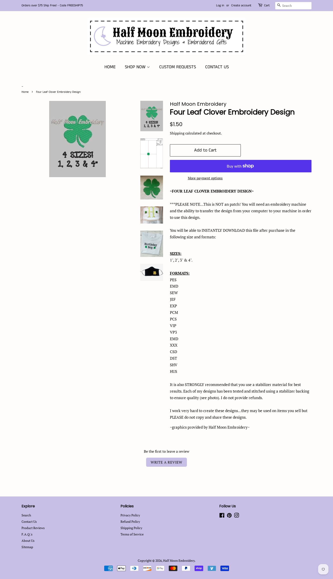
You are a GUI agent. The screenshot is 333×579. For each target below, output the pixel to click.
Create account (241, 5)
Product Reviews (33, 528)
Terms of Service (132, 534)
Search (26, 515)
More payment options (205, 178)
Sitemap (27, 547)
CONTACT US (217, 67)
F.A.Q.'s (27, 534)
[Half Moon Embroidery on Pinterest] (229, 516)
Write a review (166, 462)
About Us (28, 540)
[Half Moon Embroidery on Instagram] (236, 516)
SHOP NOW (136, 67)
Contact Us (29, 521)
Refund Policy (130, 521)
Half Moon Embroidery (179, 560)
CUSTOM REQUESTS (177, 67)
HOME (110, 67)
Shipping (177, 133)
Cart (267, 5)
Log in (220, 5)
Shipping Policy (131, 528)
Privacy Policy (130, 515)
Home (25, 92)
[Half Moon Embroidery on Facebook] (221, 516)
